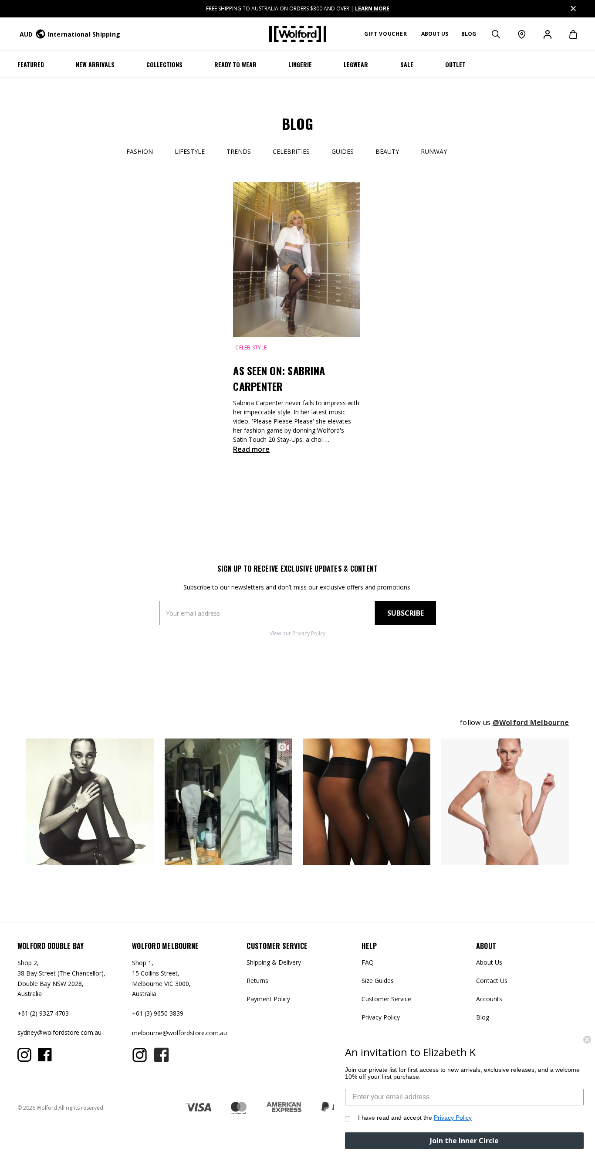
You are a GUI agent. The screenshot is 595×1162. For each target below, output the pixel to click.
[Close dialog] (587, 1039)
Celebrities (291, 151)
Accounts (489, 999)
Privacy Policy (308, 633)
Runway (434, 151)
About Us (489, 962)
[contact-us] (521, 34)
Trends (239, 151)
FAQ (368, 962)
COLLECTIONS (164, 64)
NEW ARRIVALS (95, 64)
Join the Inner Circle (464, 1140)
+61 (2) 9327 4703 (43, 1013)
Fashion (139, 151)
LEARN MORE (372, 8)
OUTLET (455, 64)
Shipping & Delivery (274, 962)
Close (572, 7)
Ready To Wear (235, 64)
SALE (406, 64)
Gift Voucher (385, 33)
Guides (342, 151)
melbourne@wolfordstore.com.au (179, 1033)
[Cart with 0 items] (569, 34)
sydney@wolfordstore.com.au (59, 1032)
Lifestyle (190, 151)
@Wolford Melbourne (531, 722)
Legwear (356, 64)
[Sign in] (547, 34)
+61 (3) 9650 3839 (157, 1013)
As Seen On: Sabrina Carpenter (279, 378)
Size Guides (378, 980)
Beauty (387, 151)
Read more (251, 449)
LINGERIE (300, 64)
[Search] (495, 34)
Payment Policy (268, 999)
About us (434, 33)
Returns (257, 980)
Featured (30, 64)
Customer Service (386, 999)
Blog (468, 33)
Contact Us (491, 980)
